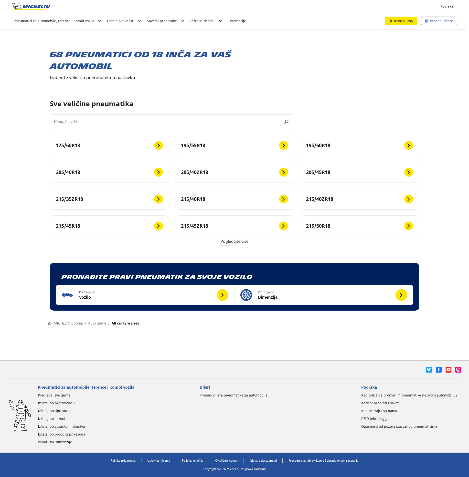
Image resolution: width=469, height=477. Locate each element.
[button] (145, 295)
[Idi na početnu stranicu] (31, 6)
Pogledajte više (234, 241)
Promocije (238, 21)
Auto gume (97, 323)
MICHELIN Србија (68, 323)
